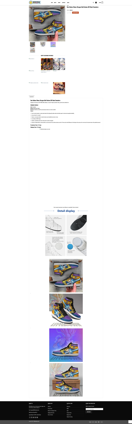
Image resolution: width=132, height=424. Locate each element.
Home (68, 5)
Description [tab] (32, 96)
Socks (68, 2)
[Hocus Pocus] (35, 76)
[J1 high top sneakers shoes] (35, 88)
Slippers (63, 2)
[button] (96, 2)
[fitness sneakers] (59, 88)
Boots (55, 2)
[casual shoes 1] (35, 64)
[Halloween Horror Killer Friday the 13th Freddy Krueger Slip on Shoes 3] (47, 64)
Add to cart (75, 12)
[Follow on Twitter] (33, 417)
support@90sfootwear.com (35, 410)
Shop (52, 2)
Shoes (59, 2)
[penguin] (59, 76)
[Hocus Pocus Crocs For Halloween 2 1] (59, 64)
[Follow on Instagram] (32, 417)
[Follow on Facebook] (30, 417)
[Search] (93, 3)
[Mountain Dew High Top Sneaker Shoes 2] (47, 76)
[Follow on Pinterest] (37, 417)
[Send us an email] (35, 417)
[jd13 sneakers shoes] (47, 88)
